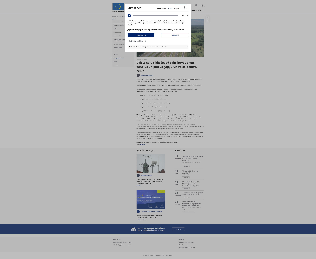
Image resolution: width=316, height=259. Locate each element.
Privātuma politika (135, 41)
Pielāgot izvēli (175, 35)
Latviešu (170, 8)
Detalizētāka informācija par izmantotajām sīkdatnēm (148, 47)
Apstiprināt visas (141, 35)
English (176, 8)
